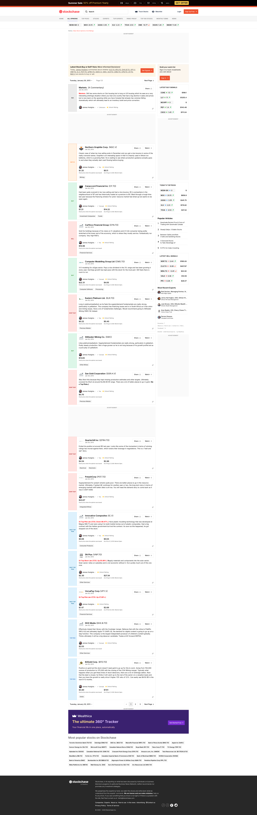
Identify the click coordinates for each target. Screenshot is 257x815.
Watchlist (158, 12)
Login (179, 12)
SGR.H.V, (99, 72)
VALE (166, 276)
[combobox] (106, 11)
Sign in (164, 78)
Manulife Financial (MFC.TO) (135, 743)
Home (61, 18)
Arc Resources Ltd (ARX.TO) (142, 765)
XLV (115, 25)
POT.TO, (84, 72)
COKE (165, 93)
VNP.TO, (73, 72)
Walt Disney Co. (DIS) (98, 765)
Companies (99, 802)
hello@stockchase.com (126, 798)
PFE (165, 281)
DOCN (157, 25)
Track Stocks (143, 12)
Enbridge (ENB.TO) (101, 743)
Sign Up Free (190, 12)
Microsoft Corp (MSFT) (99, 747)
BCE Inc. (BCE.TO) (117, 743)
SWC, (105, 72)
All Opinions (72, 18)
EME (143, 25)
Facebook (160, 328)
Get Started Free (175, 723)
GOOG (102, 25)
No (100, 167)
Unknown (102, 107)
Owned (101, 206)
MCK (88, 25)
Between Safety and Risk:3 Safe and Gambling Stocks (170, 236)
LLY (164, 98)
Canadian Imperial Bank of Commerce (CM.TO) (118, 756)
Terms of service (113, 805)
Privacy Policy (100, 805)
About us (160, 325)
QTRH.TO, (92, 72)
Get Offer (182, 3)
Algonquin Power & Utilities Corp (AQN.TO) (126, 760)
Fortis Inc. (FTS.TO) (92, 756)
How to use (167, 325)
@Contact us (150, 802)
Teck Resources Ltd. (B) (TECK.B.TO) (175, 751)
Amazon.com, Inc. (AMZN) (150, 751)
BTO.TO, (118, 70)
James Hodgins (82, 70)
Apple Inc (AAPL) (178, 743)
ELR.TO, (111, 72)
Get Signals (146, 70)
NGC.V (72, 74)
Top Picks (85, 18)
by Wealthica (180, 331)
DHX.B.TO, (126, 70)
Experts (106, 18)
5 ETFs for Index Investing (169, 248)
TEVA (129, 25)
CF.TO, (130, 72)
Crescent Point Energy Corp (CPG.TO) (125, 751)
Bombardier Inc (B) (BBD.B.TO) (98, 760)
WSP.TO (167, 261)
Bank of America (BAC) (77, 760)
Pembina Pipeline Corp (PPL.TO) (155, 760)
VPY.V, (133, 70)
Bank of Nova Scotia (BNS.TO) (158, 743)
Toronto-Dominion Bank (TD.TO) (80, 743)
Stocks (96, 18)
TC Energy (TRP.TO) (174, 747)
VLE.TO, (112, 70)
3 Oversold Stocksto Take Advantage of (167, 242)
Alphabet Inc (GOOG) (76, 751)
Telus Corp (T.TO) (158, 747)
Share (147, 88)
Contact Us (175, 325)
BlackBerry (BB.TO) (75, 756)
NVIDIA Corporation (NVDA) (168, 756)
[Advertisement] (128, 49)
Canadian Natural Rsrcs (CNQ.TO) (121, 747)
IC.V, (79, 72)
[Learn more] (153, 108)
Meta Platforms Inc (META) (78, 765)
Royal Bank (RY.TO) (142, 747)
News (174, 18)
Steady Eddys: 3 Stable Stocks (171, 229)
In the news (131, 802)
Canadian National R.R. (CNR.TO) (98, 751)
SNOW (171, 25)
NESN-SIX (74, 25)
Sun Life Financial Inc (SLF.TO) (118, 765)
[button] (88, 107)
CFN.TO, (124, 72)
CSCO (166, 112)
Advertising (141, 802)
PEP (165, 107)
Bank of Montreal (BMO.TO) (146, 756)
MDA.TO (167, 271)
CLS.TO (167, 266)
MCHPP (165, 102)
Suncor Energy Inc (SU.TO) (78, 747)
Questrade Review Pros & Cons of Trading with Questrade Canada (172, 223)
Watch (147, 148)
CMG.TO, (117, 72)
